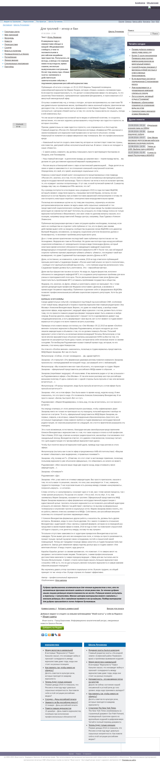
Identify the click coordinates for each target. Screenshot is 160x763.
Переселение (28, 21)
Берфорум (140, 3)
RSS (157, 21)
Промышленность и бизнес (17, 54)
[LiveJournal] (56, 635)
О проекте (87, 754)
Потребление (11, 57)
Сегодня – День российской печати (60, 699)
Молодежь (9, 38)
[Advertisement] (57, 13)
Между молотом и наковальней (59, 650)
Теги (153, 21)
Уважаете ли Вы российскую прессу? (61, 702)
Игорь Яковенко (54, 37)
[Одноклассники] (49, 635)
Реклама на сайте (129, 760)
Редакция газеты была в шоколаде (104, 650)
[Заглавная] (154, 8)
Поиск (78, 754)
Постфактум (41, 21)
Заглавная (7, 25)
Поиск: (131, 31)
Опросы (128, 21)
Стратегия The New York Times (102, 708)
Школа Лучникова (55, 21)
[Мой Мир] (52, 635)
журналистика (52, 645)
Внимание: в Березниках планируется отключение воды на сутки (143, 105)
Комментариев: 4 (49, 608)
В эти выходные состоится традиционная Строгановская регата (145, 81)
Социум (8, 48)
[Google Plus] (59, 635)
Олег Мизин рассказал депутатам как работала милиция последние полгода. (143, 140)
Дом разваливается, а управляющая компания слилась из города (142, 90)
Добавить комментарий (68, 608)
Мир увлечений (11, 35)
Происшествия (11, 44)
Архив (71, 754)
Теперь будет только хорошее (58, 682)
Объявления (152, 3)
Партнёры (9, 67)
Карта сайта (137, 21)
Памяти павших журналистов (58, 708)
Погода (121, 21)
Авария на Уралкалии (12, 21)
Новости (8, 41)
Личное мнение (11, 60)
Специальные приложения (17, 63)
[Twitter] (46, 635)
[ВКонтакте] (43, 635)
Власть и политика (13, 51)
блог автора (61, 580)
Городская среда (12, 32)
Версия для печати (115, 608)
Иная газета (50, 616)
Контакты (146, 21)
